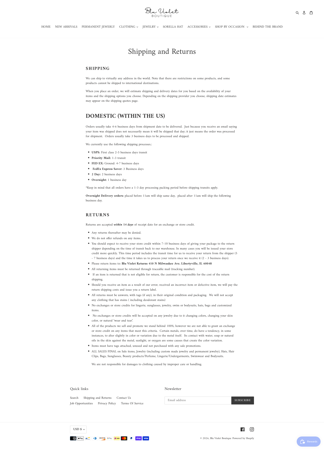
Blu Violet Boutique (220, 438)
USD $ (77, 429)
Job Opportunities (81, 403)
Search (74, 398)
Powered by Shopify (243, 438)
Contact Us (124, 398)
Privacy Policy (107, 403)
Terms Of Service (132, 403)
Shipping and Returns (98, 398)
